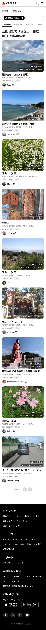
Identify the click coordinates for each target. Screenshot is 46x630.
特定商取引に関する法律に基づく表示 (18, 586)
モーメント (17, 516)
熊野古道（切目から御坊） (16, 74)
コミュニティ (8, 521)
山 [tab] (33, 24)
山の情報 (35, 516)
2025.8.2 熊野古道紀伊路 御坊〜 (19, 124)
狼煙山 (5, 222)
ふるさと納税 (18, 544)
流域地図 (37, 544)
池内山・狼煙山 (10, 173)
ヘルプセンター (22, 562)
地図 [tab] (27, 24)
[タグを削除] (22, 18)
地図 (27, 516)
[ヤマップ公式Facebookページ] (5, 615)
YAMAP (5, 10)
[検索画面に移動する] (37, 3)
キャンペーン (22, 521)
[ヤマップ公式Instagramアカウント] (19, 615)
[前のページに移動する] (25, 489)
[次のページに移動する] (30, 489)
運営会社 (6, 576)
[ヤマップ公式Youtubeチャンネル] (27, 615)
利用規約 (16, 576)
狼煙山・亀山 (9, 420)
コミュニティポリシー (12, 581)
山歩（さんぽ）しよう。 (13, 525)
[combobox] (32, 17)
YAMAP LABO (8, 549)
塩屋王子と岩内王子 (12, 321)
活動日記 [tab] (7, 24)
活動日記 (6, 516)
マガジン (6, 544)
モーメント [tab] (18, 24)
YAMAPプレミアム (10, 539)
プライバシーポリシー (32, 576)
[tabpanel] (23, 259)
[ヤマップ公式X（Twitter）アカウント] (12, 615)
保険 (29, 544)
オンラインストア (28, 539)
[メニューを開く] (42, 3)
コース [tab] (39, 24)
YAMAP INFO (8, 562)
